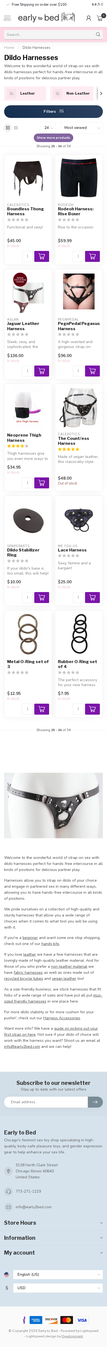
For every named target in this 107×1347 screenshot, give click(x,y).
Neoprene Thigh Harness (24, 438)
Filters (50, 111)
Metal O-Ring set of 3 (28, 664)
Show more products (53, 137)
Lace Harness (72, 550)
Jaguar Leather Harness (23, 326)
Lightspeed (89, 1330)
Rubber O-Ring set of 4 (77, 664)
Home (9, 47)
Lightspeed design (41, 1336)
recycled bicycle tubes (23, 978)
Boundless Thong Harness (25, 211)
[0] (100, 18)
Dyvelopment (72, 1336)
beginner (30, 937)
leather (29, 954)
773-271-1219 (28, 1191)
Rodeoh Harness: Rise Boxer (76, 211)
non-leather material (69, 966)
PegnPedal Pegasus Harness (79, 326)
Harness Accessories (61, 1018)
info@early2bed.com (34, 1207)
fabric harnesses (28, 972)
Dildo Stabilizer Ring (23, 553)
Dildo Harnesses (36, 47)
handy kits (50, 943)
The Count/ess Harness (73, 441)
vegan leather (64, 978)
